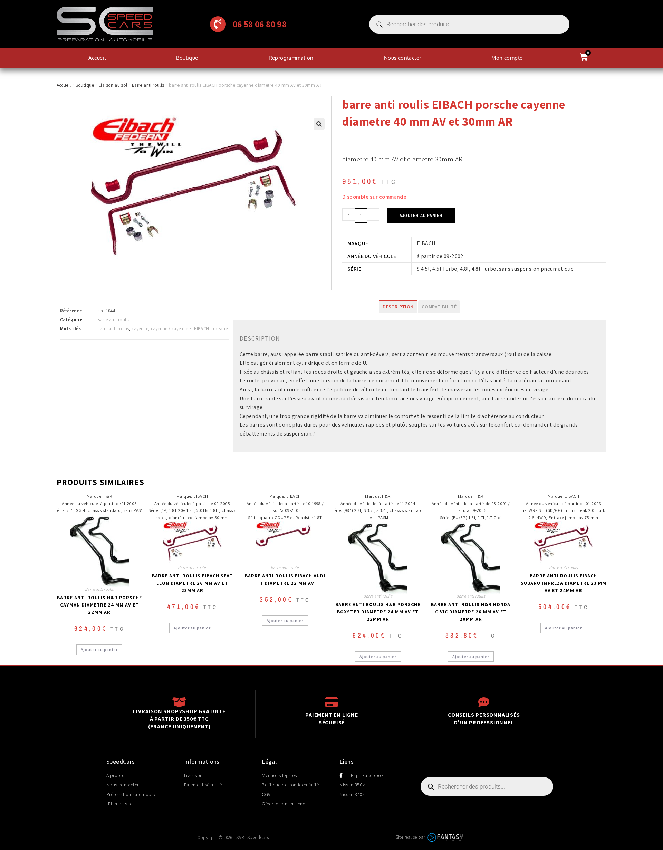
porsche (220, 329)
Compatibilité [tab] (439, 306)
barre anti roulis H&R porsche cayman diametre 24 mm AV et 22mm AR (99, 604)
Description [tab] (398, 306)
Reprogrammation (291, 58)
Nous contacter (402, 58)
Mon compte (506, 58)
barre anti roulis (113, 329)
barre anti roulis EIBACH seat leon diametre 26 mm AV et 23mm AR (192, 583)
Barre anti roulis (148, 85)
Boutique (187, 58)
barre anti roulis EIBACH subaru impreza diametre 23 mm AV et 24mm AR (563, 583)
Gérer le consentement (285, 804)
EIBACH (201, 329)
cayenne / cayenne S (171, 329)
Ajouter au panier (421, 215)
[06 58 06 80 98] (218, 24)
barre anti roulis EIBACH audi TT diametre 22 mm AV (285, 579)
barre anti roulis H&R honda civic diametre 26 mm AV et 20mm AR (470, 611)
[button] (319, 124)
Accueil (97, 58)
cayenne (140, 329)
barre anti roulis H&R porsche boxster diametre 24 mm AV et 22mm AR (377, 611)
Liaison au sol (113, 85)
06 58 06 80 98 (260, 24)
